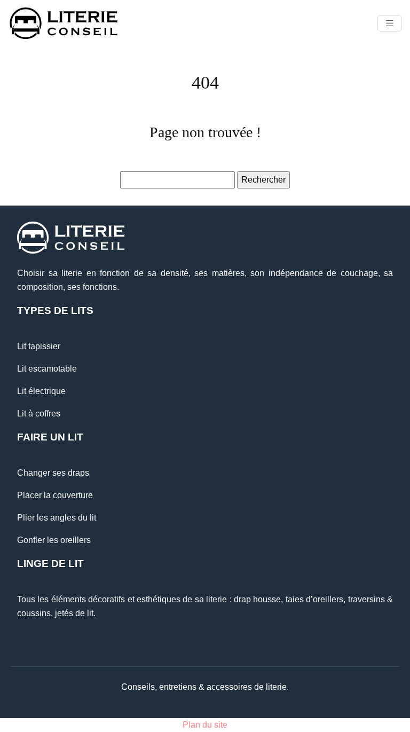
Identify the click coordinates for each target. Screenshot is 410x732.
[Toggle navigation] (389, 23)
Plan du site (205, 724)
